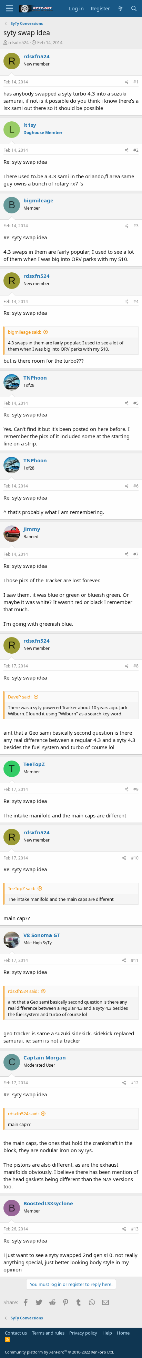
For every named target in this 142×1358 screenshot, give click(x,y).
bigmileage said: (24, 332)
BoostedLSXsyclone (48, 1203)
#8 (136, 666)
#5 (136, 403)
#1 (136, 82)
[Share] (126, 82)
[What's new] (120, 8)
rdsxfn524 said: (23, 991)
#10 (135, 858)
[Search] (134, 8)
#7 (136, 554)
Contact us (16, 1333)
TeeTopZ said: (21, 888)
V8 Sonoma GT (41, 935)
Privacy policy (83, 1333)
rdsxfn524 (18, 42)
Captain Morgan (44, 1057)
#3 (136, 226)
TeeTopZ (34, 764)
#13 (135, 1229)
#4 (136, 301)
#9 (136, 789)
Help (107, 1333)
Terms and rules (48, 1333)
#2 (136, 150)
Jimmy (31, 528)
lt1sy (29, 124)
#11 (135, 960)
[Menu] (9, 8)
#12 (135, 1083)
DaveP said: (19, 697)
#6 (136, 486)
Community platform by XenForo (59, 1352)
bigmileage (38, 200)
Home (123, 1333)
